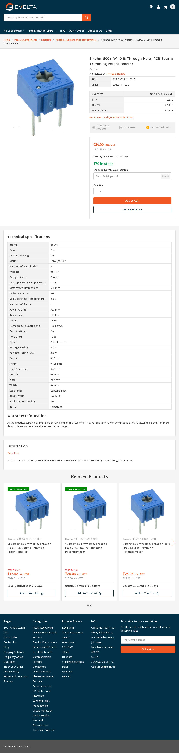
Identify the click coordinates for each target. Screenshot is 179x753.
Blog (109, 30)
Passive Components (45, 642)
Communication (42, 657)
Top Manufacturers (40, 30)
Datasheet (13, 453)
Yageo (65, 637)
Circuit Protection (42, 710)
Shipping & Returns (14, 652)
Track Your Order (13, 666)
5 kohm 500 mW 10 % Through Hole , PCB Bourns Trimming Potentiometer (146, 547)
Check (165, 175)
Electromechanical (43, 676)
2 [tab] (91, 605)
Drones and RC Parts (45, 647)
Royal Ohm (68, 627)
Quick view (32, 511)
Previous (4, 542)
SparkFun (67, 671)
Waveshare (68, 642)
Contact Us (95, 30)
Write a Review (116, 73)
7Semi (65, 652)
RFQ (62, 30)
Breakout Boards (42, 652)
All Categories (13, 30)
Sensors (37, 661)
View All (66, 676)
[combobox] (47, 17)
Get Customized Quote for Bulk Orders (112, 117)
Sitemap (8, 681)
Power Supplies (41, 715)
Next (173, 542)
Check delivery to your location (110, 169)
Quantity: (98, 185)
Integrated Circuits (43, 627)
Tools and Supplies (43, 730)
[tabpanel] (32, 542)
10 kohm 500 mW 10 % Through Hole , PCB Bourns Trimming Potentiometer (86, 547)
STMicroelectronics (73, 661)
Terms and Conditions (16, 676)
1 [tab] (88, 605)
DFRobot (67, 657)
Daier (65, 666)
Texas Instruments (72, 632)
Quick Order (76, 30)
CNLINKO (67, 647)
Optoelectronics (42, 671)
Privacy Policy (11, 671)
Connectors (39, 666)
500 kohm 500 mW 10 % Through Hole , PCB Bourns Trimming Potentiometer (29, 547)
